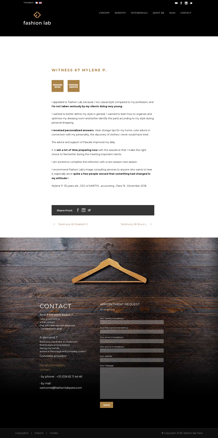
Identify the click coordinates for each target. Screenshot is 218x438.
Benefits (120, 13)
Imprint (39, 433)
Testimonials (139, 13)
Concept (104, 13)
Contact (186, 13)
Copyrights (21, 433)
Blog (172, 13)
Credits (54, 433)
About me (158, 13)
